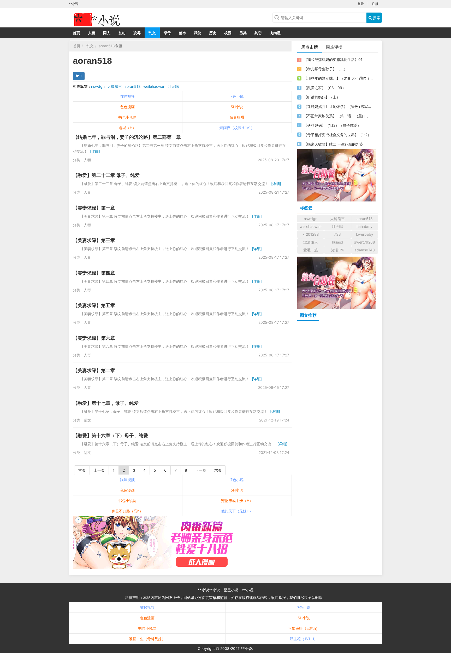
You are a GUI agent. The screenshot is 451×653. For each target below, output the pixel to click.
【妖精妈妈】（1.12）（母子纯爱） (332, 125)
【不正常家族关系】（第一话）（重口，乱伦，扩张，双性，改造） (338, 116)
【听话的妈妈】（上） (322, 97)
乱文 (152, 33)
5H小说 (237, 107)
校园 (228, 33)
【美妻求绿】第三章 (94, 240)
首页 (76, 33)
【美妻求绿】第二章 (94, 370)
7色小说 (237, 96)
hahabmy (364, 226)
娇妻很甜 (237, 117)
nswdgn (98, 86)
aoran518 (107, 46)
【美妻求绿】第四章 (94, 273)
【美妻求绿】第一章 (94, 208)
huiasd (337, 242)
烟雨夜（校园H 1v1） (236, 127)
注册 (375, 4)
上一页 (99, 470)
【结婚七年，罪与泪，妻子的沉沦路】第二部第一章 (127, 137)
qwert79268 (364, 242)
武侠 (197, 33)
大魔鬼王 (114, 86)
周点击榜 (309, 47)
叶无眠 (173, 86)
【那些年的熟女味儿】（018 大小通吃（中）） (338, 78)
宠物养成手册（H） (237, 500)
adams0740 (364, 250)
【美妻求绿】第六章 (94, 338)
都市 (182, 33)
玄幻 (122, 33)
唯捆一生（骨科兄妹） (147, 639)
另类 (243, 33)
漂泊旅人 (310, 242)
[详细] (95, 151)
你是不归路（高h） (127, 511)
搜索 (376, 17)
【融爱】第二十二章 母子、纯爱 (106, 175)
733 (337, 234)
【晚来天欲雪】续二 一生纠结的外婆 (333, 144)
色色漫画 (127, 107)
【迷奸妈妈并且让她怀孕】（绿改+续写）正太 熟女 (338, 106)
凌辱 (137, 33)
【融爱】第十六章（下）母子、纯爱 (110, 435)
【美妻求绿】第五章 (94, 305)
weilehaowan (154, 86)
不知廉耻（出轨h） (303, 628)
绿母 (167, 33)
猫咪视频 (127, 96)
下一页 (200, 470)
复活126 (337, 250)
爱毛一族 (310, 250)
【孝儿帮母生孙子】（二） (325, 69)
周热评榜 (334, 47)
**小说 (203, 590)
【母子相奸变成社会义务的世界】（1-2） (337, 134)
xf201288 (310, 234)
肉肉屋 (275, 33)
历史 (212, 33)
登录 (361, 4)
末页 (218, 470)
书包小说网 (127, 117)
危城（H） (127, 127)
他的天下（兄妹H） (237, 511)
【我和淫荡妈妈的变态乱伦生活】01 (333, 59)
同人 (106, 33)
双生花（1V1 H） (304, 639)
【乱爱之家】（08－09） (325, 87)
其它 (258, 33)
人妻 (91, 33)
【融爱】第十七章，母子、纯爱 (106, 403)
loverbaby (364, 234)
